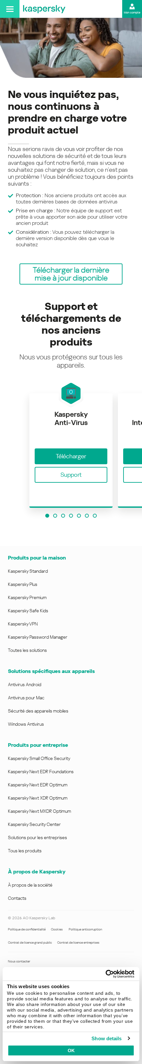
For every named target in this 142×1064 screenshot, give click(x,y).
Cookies (57, 929)
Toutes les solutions (27, 650)
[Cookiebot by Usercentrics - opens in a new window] (105, 974)
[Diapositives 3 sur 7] (63, 516)
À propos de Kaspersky (36, 871)
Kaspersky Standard (28, 571)
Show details (106, 1038)
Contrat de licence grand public (30, 942)
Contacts (17, 898)
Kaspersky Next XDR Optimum (37, 798)
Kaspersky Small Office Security (39, 758)
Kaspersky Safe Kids (28, 610)
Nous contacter (19, 961)
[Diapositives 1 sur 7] (47, 516)
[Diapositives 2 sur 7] (55, 516)
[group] (71, 451)
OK (71, 1050)
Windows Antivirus (26, 724)
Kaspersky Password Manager (37, 637)
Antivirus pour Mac (26, 697)
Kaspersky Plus (22, 584)
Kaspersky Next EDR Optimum (37, 784)
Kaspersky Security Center (34, 824)
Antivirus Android (24, 684)
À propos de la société (30, 885)
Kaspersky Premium (27, 597)
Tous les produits (25, 850)
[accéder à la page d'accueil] (44, 9)
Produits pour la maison (37, 558)
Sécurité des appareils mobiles (38, 711)
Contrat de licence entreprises (78, 942)
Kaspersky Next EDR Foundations (41, 771)
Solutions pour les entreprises (37, 837)
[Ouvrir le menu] (9, 9)
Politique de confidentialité (27, 929)
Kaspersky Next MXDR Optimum (39, 811)
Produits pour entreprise (38, 745)
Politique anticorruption (85, 929)
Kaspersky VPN (23, 623)
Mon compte (132, 12)
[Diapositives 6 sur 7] (87, 516)
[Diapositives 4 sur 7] (71, 516)
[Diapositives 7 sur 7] (95, 516)
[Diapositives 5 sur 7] (79, 516)
